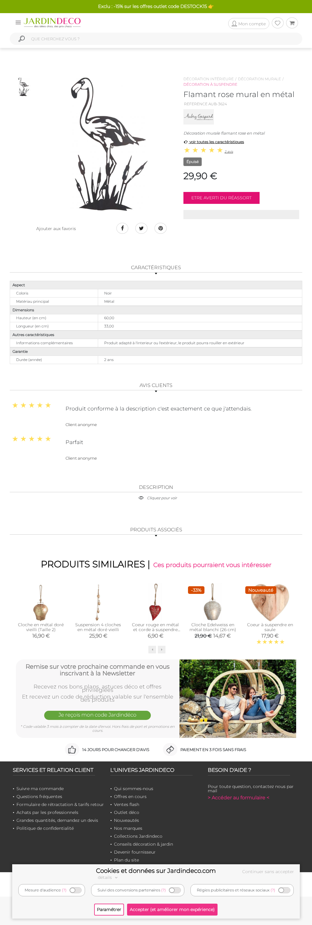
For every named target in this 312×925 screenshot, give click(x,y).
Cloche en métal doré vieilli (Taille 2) (41, 627)
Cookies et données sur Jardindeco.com (156, 870)
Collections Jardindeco (138, 836)
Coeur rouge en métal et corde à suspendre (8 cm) (155, 629)
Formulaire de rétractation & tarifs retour (60, 804)
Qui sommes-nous (133, 788)
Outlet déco (126, 812)
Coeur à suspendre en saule (270, 627)
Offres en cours (130, 796)
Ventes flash (126, 804)
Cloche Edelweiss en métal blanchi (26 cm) (213, 627)
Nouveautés (126, 820)
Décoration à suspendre (210, 84)
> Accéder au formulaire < (238, 797)
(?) (64, 890)
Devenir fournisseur (135, 852)
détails (105, 877)
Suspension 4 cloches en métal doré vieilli (98, 627)
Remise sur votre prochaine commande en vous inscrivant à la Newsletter (98, 670)
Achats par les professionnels (47, 812)
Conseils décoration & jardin (143, 844)
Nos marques (128, 828)
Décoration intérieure (208, 79)
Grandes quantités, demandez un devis (57, 820)
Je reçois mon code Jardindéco (97, 715)
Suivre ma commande (40, 788)
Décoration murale (259, 79)
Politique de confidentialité (45, 828)
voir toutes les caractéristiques (216, 141)
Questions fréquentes (39, 796)
